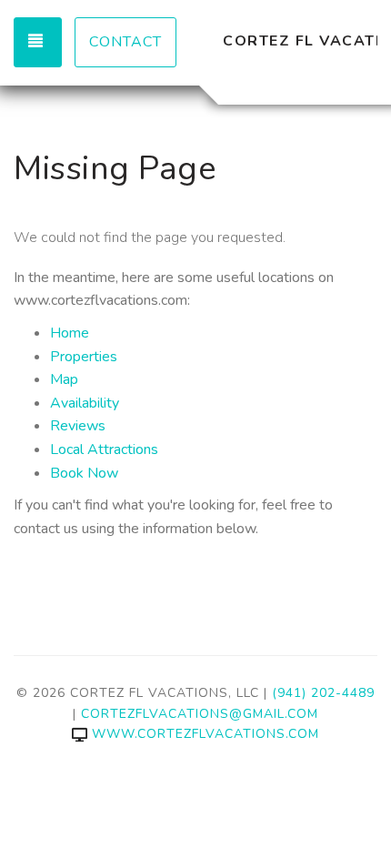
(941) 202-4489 (323, 693)
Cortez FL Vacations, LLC (300, 41)
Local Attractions (104, 449)
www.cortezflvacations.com (205, 733)
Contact (125, 42)
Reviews (77, 426)
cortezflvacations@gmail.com (199, 713)
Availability (84, 403)
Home (69, 333)
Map (64, 379)
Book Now (84, 473)
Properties (83, 357)
